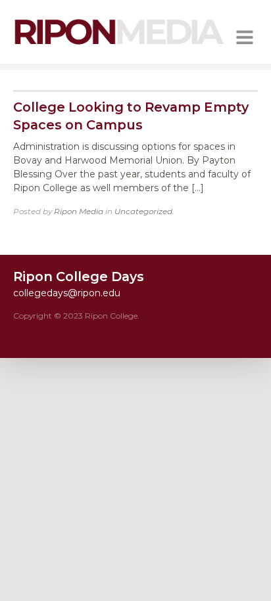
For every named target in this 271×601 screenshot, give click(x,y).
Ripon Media (78, 211)
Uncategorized (143, 211)
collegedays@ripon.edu (66, 293)
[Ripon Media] (119, 46)
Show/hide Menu (245, 37)
